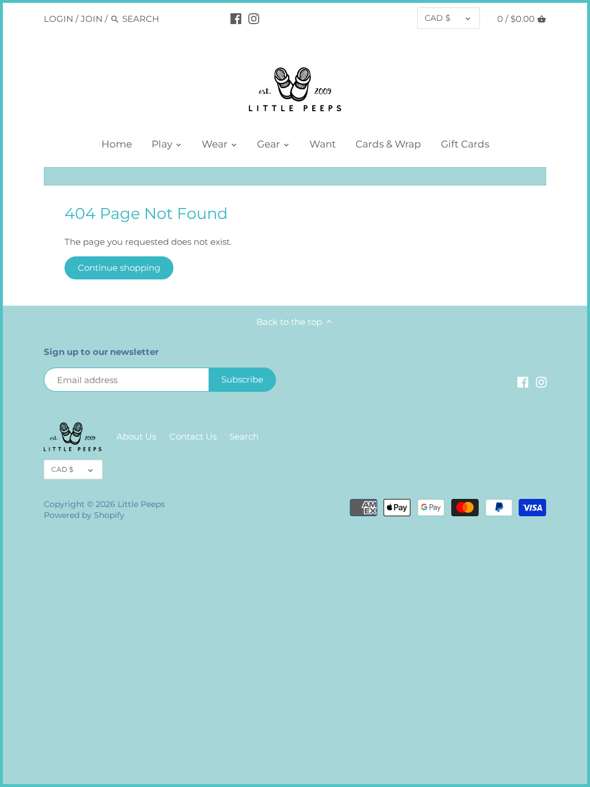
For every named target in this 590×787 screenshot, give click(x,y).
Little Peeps (141, 504)
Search (244, 436)
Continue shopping (119, 267)
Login (58, 18)
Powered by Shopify (84, 515)
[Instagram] (253, 18)
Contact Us (193, 436)
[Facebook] (235, 18)
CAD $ (438, 17)
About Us (136, 436)
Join (92, 18)
